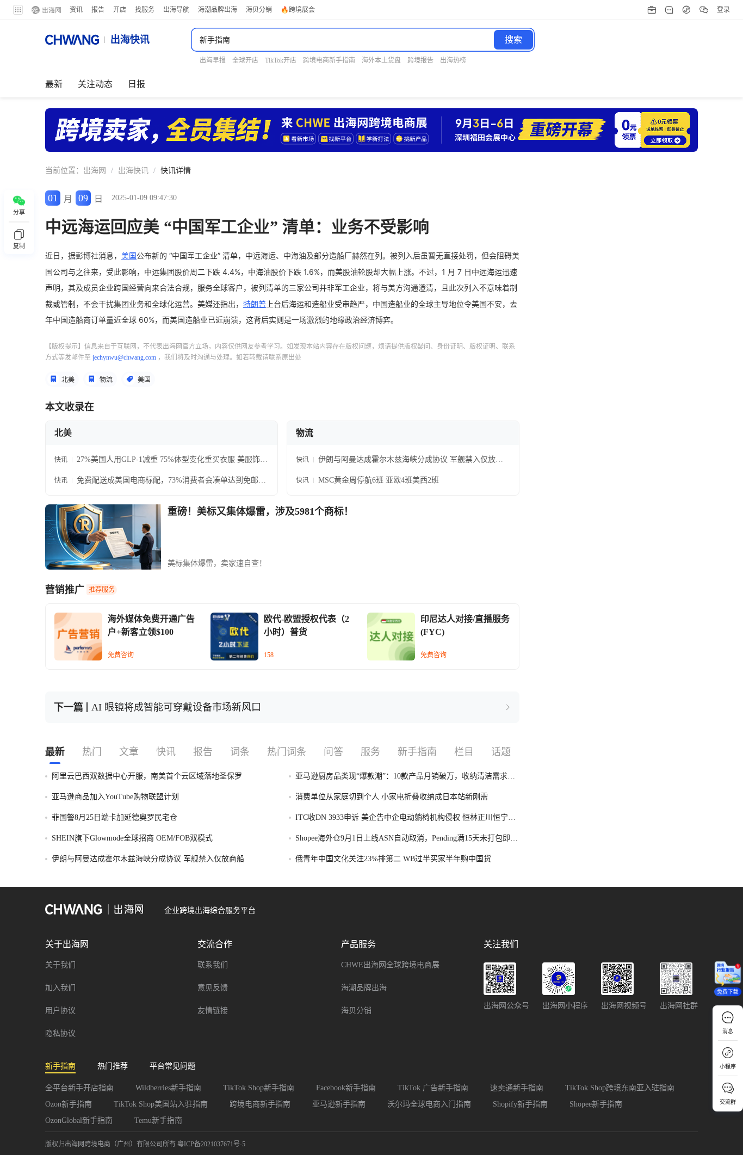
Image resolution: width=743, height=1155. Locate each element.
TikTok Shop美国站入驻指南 (161, 1104)
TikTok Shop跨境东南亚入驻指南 (619, 1088)
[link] (94, 171)
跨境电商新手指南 (260, 1104)
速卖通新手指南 (516, 1088)
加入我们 (60, 988)
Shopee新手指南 (595, 1104)
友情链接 (212, 1010)
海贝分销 (356, 1010)
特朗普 (254, 303)
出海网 (94, 170)
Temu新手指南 (158, 1120)
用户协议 (60, 1010)
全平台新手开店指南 (79, 1088)
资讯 (76, 10)
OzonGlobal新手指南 (79, 1120)
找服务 (144, 10)
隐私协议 (60, 1033)
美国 (129, 255)
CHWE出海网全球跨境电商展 (390, 965)
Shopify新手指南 (520, 1104)
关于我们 (60, 965)
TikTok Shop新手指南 (258, 1088)
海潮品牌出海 (364, 988)
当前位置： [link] (64, 170)
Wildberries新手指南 (168, 1088)
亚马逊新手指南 (339, 1104)
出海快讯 (133, 170)
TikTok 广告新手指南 (433, 1088)
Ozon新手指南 (68, 1104)
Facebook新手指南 (346, 1088)
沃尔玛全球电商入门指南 (429, 1104)
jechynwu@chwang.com (124, 357)
